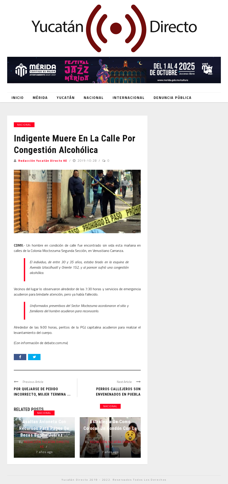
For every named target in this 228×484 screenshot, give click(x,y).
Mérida (40, 97)
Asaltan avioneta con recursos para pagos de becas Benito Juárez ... (44, 428)
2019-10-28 (87, 160)
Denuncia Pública (173, 97)
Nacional (94, 97)
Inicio (18, 97)
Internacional (129, 97)
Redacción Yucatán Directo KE (42, 160)
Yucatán (66, 97)
